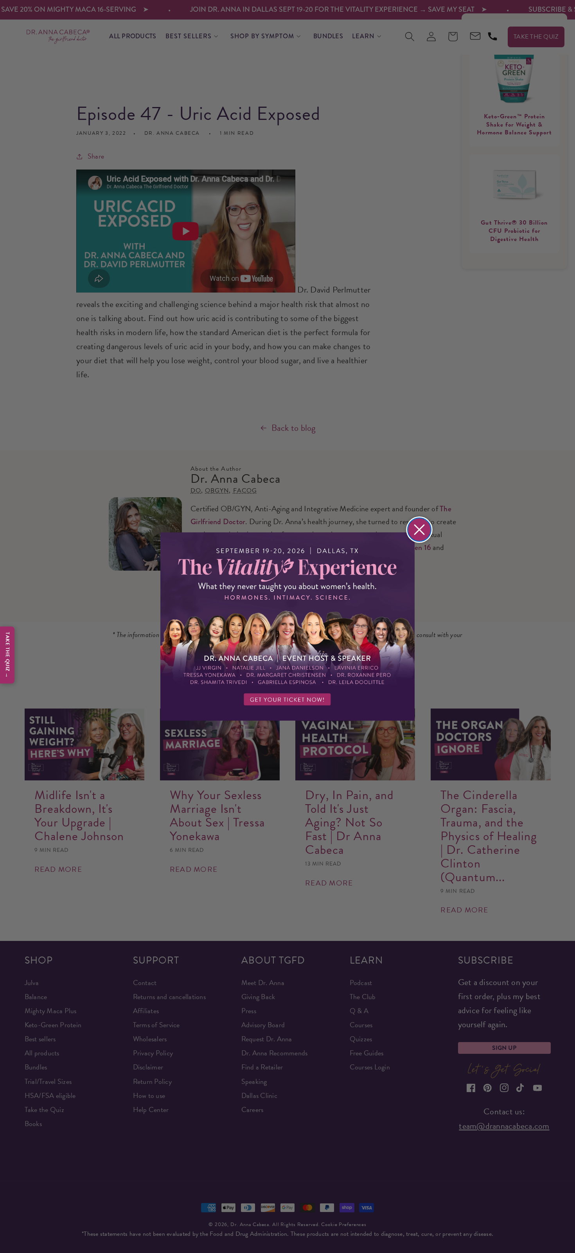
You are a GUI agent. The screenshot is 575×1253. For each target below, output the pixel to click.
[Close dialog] (419, 529)
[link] (287, 626)
